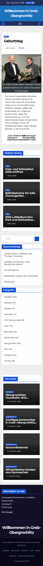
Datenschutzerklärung (26, 556)
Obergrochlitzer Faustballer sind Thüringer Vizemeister (20, 397)
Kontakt (37, 550)
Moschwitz (8, 332)
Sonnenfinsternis (11, 270)
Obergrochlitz (10, 343)
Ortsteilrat (8, 355)
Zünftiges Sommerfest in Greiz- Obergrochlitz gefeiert (20, 422)
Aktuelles (8, 297)
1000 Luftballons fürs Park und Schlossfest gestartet (19, 219)
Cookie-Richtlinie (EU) (21, 561)
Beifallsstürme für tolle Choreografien (20, 194)
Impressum (13, 556)
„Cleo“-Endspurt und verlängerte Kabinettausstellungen (14, 138)
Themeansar (21, 545)
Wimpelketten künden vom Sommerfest (21, 276)
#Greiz (21, 48)
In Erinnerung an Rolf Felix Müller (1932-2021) (29, 138)
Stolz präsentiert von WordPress (14, 542)
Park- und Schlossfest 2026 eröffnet (19, 170)
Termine (7, 361)
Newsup (34, 542)
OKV (6, 349)
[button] (36, 23)
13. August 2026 (14, 426)
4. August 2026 (13, 476)
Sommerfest (9, 282)
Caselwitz (8, 303)
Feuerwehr (8, 314)
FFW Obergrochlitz (12, 320)
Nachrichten (9, 337)
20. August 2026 (14, 401)
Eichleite (7, 308)
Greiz (6, 36)
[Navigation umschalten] (20, 23)
